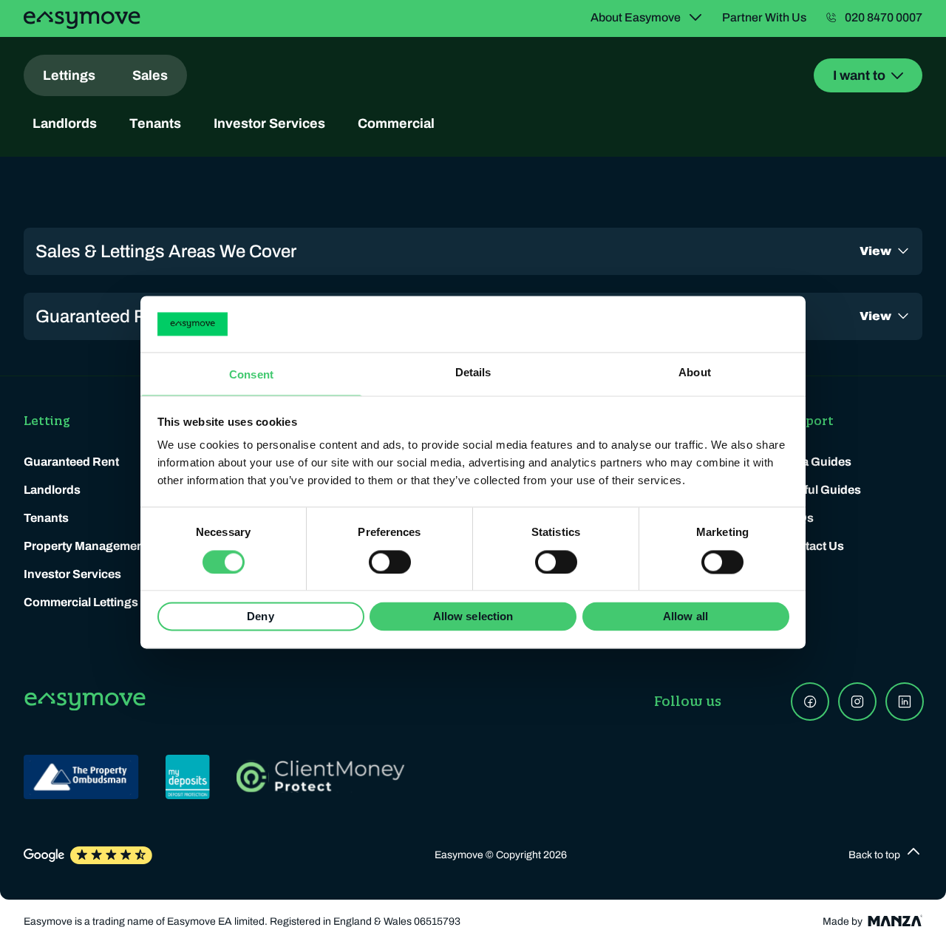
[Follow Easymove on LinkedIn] (904, 701)
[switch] (390, 562)
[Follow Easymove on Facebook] (810, 701)
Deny (260, 617)
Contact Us (813, 546)
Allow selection (473, 617)
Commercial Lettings (81, 602)
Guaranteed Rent (71, 461)
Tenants (155, 123)
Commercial (396, 123)
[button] (885, 855)
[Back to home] (82, 20)
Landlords (65, 123)
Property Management (86, 546)
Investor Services (269, 123)
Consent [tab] (251, 375)
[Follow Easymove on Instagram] (857, 701)
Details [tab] (473, 373)
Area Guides (816, 461)
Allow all (685, 617)
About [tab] (694, 373)
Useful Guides (821, 489)
